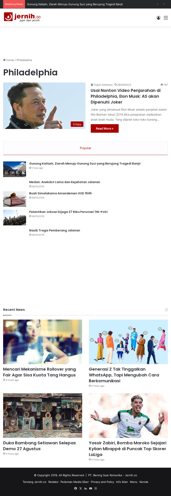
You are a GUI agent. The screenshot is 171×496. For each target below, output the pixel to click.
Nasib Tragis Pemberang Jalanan (54, 230)
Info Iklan (122, 482)
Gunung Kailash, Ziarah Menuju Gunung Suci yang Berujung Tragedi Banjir (75, 4)
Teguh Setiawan (103, 84)
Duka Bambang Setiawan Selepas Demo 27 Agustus (39, 446)
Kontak (144, 482)
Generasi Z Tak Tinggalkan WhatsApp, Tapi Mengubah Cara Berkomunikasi (124, 375)
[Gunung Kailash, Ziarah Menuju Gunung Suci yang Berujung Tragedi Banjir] (14, 169)
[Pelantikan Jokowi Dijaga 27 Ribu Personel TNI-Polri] (14, 217)
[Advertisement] (85, 40)
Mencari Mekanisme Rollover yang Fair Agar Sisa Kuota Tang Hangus (39, 372)
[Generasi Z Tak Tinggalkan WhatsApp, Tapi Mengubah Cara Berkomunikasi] (128, 342)
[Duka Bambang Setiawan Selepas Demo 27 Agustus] (42, 415)
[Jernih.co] (23, 17)
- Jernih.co (130, 475)
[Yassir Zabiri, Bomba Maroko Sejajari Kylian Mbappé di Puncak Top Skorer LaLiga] (128, 415)
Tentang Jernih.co (34, 482)
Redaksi (53, 482)
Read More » (104, 128)
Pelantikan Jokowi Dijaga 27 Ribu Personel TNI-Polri (68, 212)
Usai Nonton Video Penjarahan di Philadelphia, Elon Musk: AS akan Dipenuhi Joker (126, 96)
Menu (133, 482)
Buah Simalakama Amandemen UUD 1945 (60, 193)
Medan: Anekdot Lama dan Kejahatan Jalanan (64, 182)
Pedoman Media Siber (74, 482)
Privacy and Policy (102, 482)
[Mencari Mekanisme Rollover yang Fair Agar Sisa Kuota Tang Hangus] (42, 342)
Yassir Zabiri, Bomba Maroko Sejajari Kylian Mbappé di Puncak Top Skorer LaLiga (127, 448)
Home (10, 60)
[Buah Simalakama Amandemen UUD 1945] (14, 199)
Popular (85, 148)
